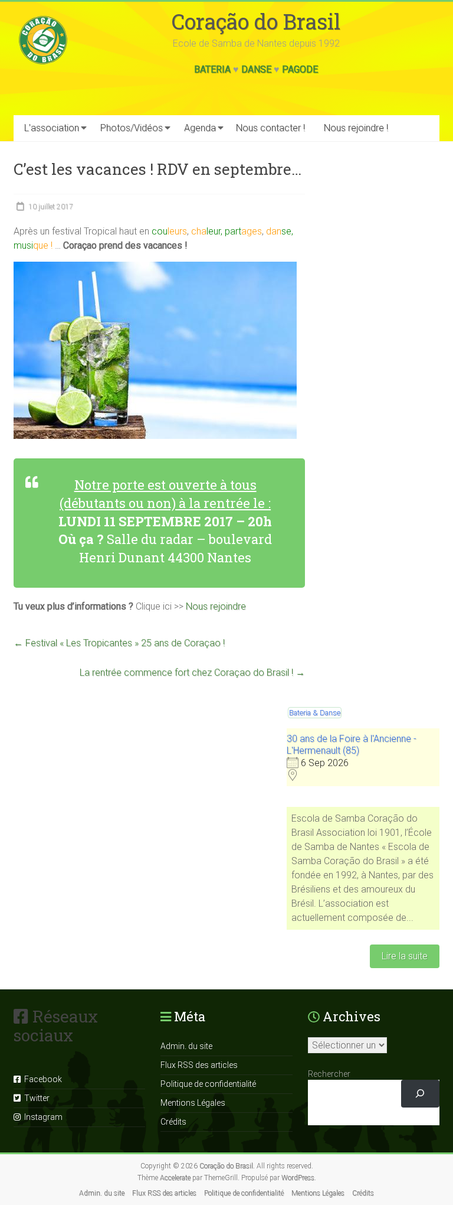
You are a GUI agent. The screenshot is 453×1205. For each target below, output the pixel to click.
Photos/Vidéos (131, 127)
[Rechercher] (420, 1094)
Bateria (212, 69)
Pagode (300, 69)
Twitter (35, 1098)
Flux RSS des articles (199, 1065)
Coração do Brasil (256, 21)
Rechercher (329, 1074)
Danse (256, 69)
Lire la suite (405, 956)
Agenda (200, 127)
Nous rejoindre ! (356, 127)
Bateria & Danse (314, 712)
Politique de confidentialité (208, 1084)
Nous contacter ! (270, 127)
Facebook (41, 1079)
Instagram (42, 1117)
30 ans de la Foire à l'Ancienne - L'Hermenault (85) (351, 744)
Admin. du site (186, 1046)
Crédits (173, 1121)
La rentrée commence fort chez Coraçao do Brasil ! (192, 672)
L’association (51, 127)
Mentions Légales (192, 1103)
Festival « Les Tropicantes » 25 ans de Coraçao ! (119, 643)
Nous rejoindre (216, 606)
